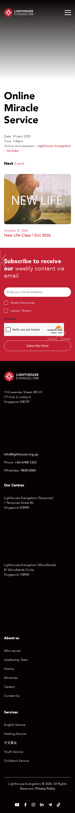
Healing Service (15, 734)
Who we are (12, 651)
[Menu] (68, 12)
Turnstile (10, 319)
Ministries (11, 678)
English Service (14, 725)
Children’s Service (16, 761)
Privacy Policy (45, 788)
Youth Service (13, 752)
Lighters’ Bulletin (21, 311)
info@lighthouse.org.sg (21, 454)
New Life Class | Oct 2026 (27, 235)
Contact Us (12, 696)
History (9, 669)
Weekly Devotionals (22, 303)
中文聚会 (10, 743)
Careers (9, 687)
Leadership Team (16, 660)
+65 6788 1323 (26, 462)
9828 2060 (28, 470)
